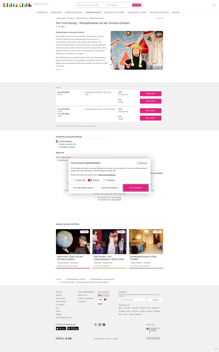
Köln (149, 308)
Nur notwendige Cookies (83, 188)
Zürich (125, 314)
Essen (128, 311)
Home (58, 279)
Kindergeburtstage (73, 12)
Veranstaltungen (93, 12)
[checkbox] (78, 180)
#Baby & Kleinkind (81, 18)
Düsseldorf (155, 308)
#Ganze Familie (61, 18)
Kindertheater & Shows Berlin (102, 279)
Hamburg (135, 308)
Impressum (82, 301)
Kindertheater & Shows (75, 279)
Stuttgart (122, 311)
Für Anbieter (60, 305)
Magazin (176, 12)
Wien (120, 314)
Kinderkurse (42, 12)
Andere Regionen (135, 314)
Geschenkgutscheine (159, 12)
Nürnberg (156, 311)
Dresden (149, 311)
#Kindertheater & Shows (96, 18)
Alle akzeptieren (135, 188)
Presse (58, 311)
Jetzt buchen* (151, 93)
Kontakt (58, 295)
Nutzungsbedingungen (86, 292)
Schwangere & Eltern (137, 12)
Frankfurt (143, 308)
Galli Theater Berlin (63, 157)
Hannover (135, 311)
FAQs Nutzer (60, 298)
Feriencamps (56, 12)
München (127, 308)
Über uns (59, 292)
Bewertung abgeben (155, 173)
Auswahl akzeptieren (109, 188)
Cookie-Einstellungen (86, 298)
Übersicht (143, 163)
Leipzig (142, 311)
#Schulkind (71, 18)
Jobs (57, 308)
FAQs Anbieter (61, 301)
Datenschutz (82, 295)
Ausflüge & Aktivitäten (114, 12)
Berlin (121, 308)
